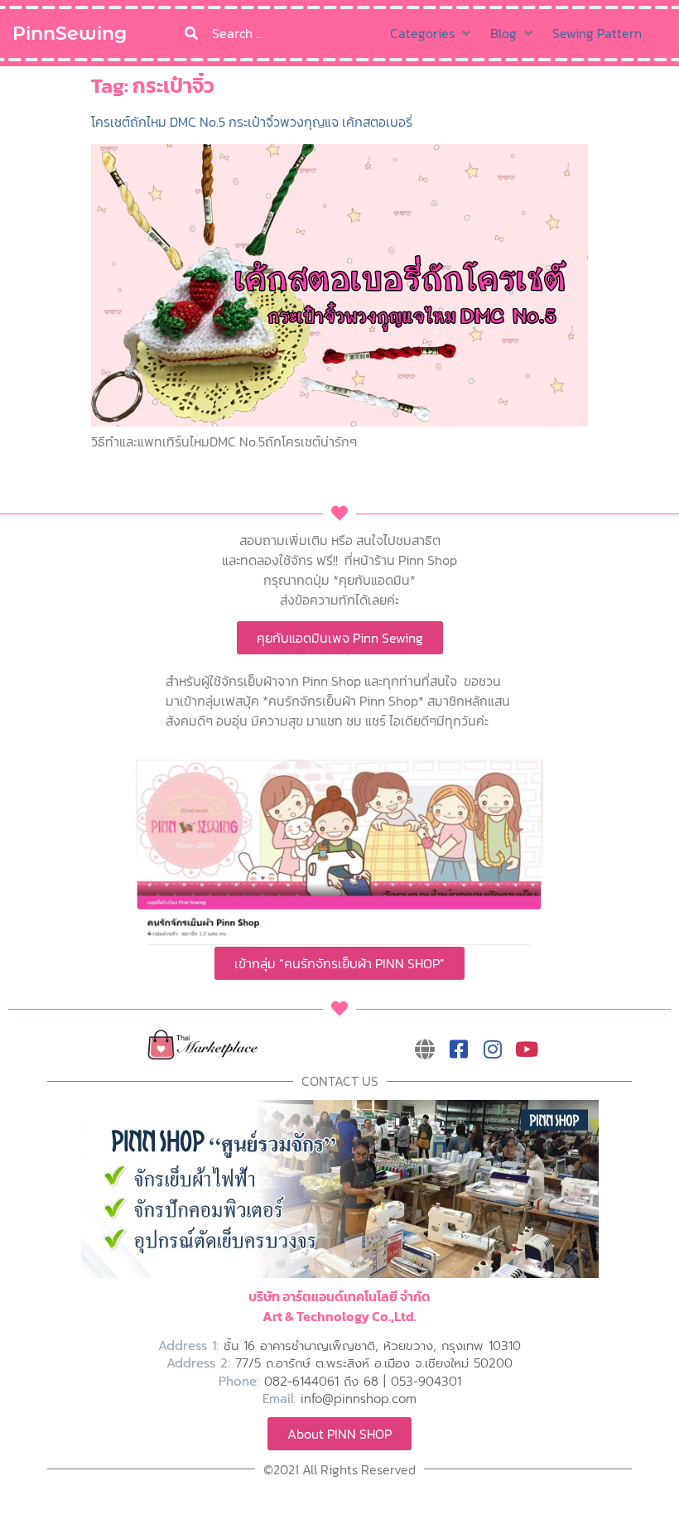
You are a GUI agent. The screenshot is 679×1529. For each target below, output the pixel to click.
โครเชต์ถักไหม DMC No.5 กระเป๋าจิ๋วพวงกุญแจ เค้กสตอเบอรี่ (251, 122)
